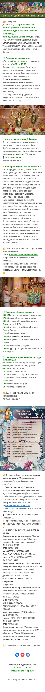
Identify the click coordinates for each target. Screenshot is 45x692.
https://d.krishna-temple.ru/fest (23, 255)
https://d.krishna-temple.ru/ (17, 506)
